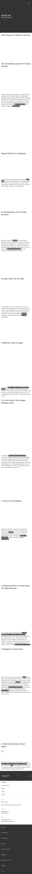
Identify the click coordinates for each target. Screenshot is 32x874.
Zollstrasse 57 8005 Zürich (5, 812)
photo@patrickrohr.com (7, 821)
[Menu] (29, 3)
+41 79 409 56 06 (5, 819)
